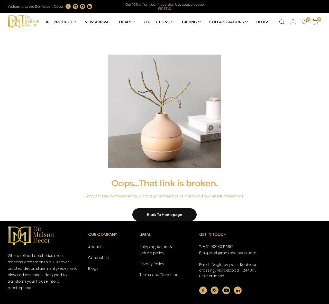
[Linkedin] (89, 6)
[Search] (281, 22)
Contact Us (98, 257)
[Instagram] (75, 6)
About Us (96, 246)
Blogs (93, 268)
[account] (293, 22)
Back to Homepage (164, 214)
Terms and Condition (159, 274)
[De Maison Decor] (23, 21)
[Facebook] (68, 6)
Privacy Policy (152, 263)
